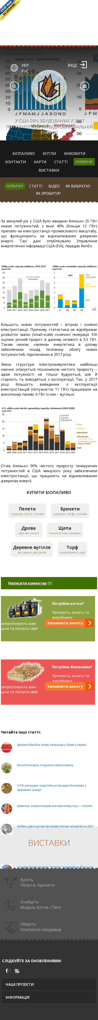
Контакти (15, 161)
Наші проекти (20, 984)
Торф (72, 547)
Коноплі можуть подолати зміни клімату (45, 765)
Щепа (64, 528)
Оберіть (41, 926)
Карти (40, 161)
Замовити (74, 153)
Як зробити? (48, 193)
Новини (84, 161)
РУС (25, 71)
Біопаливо (24, 153)
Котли (49, 153)
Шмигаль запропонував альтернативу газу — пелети (54, 806)
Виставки (49, 170)
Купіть (38, 882)
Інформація (17, 997)
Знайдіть (40, 904)
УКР (25, 65)
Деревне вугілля (32, 547)
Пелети (27, 509)
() (30, 583)
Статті (61, 161)
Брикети (70, 509)
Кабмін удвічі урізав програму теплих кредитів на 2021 (55, 826)
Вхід (72, 65)
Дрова (28, 528)
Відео (54, 186)
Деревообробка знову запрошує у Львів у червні (51, 745)
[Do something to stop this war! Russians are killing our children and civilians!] (10, 10)
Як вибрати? (78, 186)
